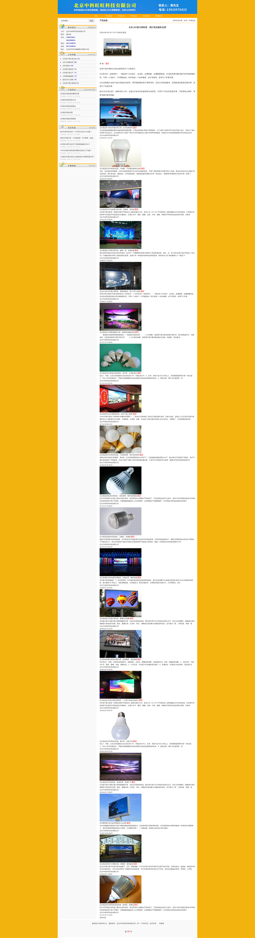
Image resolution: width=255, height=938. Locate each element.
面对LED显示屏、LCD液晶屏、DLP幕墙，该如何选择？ (77, 138)
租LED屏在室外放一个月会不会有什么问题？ (76, 132)
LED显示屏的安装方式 (68, 100)
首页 (96, 16)
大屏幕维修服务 (68, 76)
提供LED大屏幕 (68, 79)
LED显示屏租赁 (68, 69)
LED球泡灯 (66, 66)
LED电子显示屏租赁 (70, 83)
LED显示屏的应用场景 (68, 119)
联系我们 (158, 16)
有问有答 (146, 16)
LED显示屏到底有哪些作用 (69, 94)
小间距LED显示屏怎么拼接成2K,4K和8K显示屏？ (77, 157)
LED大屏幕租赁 (68, 62)
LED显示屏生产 (68, 73)
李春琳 (161, 923)
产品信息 (108, 16)
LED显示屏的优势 (66, 112)
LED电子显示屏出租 (70, 59)
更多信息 (103, 917)
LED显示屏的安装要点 (68, 106)
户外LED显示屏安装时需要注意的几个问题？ (76, 150)
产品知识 (133, 16)
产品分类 (121, 16)
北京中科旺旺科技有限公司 (109, 135)
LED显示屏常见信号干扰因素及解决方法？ (75, 144)
